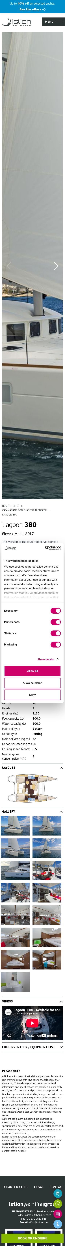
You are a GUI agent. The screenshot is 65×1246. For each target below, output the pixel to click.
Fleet (16, 506)
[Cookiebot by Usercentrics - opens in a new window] (46, 548)
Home (5, 506)
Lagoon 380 (9, 514)
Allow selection (32, 682)
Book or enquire (32, 1238)
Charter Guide (16, 1187)
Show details (45, 659)
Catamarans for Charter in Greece (24, 510)
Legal (39, 1187)
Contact (56, 1187)
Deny (32, 694)
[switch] (56, 622)
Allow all (32, 670)
